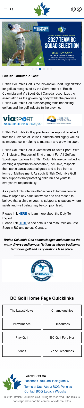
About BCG (52, 386)
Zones (21, 351)
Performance (22, 324)
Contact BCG (33, 391)
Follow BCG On (35, 376)
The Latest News (21, 310)
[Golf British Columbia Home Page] (42, 9)
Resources (62, 324)
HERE (23, 213)
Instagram (59, 380)
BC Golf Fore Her (62, 337)
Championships (62, 310)
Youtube (45, 380)
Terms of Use (33, 386)
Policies (66, 386)
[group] (41, 44)
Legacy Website (55, 391)
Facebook (31, 380)
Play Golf (21, 337)
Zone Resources (62, 351)
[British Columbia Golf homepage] (12, 384)
